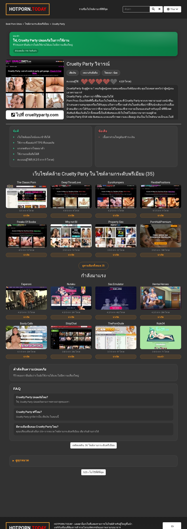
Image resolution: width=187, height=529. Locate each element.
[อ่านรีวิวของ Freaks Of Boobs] (26, 236)
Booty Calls (26, 323)
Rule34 (161, 323)
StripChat (71, 323)
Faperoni (26, 284)
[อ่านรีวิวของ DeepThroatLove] (71, 196)
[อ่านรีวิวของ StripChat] (71, 338)
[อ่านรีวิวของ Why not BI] (71, 236)
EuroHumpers (116, 182)
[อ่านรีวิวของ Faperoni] (26, 298)
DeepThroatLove (71, 182)
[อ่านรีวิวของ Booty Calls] (26, 338)
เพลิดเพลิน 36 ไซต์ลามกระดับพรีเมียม (93, 445)
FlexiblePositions (160, 182)
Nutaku (71, 284)
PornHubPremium (160, 221)
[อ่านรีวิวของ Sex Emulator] (115, 298)
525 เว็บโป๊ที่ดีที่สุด (93, 472)
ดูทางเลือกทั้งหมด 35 (93, 265)
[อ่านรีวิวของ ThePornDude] (115, 338)
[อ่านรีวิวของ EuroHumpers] (115, 196)
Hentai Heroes (160, 284)
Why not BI (71, 221)
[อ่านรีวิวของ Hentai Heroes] (160, 298)
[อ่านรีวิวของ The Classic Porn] (26, 196)
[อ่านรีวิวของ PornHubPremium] (160, 236)
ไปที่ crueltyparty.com (36, 114)
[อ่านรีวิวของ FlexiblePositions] (160, 196)
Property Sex (115, 221)
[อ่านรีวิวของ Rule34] (160, 338)
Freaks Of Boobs (26, 221)
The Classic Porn (26, 182)
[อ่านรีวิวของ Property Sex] (115, 236)
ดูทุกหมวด (22, 460)
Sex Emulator (116, 284)
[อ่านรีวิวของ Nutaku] (71, 298)
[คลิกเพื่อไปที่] (35, 83)
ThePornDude (116, 323)
